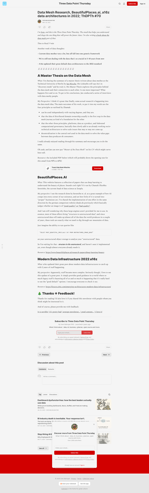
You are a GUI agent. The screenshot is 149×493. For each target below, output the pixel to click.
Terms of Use (84, 457)
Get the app (84, 484)
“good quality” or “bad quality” (76, 206)
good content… (87, 311)
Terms (79, 479)
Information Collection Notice (74, 459)
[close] (94, 424)
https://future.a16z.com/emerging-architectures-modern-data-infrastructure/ (78, 286)
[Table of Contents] (2, 246)
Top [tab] (40, 394)
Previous (45, 355)
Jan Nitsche (71, 83)
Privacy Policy (90, 459)
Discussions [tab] (53, 394)
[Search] (120, 4)
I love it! (98, 311)
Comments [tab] (42, 369)
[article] (74, 406)
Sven (42, 32)
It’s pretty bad (55, 311)
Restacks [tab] (51, 369)
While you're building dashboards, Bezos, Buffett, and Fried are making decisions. (62, 407)
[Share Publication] (124, 4)
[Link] (34, 75)
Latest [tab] (45, 394)
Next (105, 355)
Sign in (142, 4)
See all (41, 448)
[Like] (40, 27)
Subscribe (132, 4)
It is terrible (43, 311)
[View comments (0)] (44, 27)
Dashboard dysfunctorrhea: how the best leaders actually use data (64, 401)
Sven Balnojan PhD (48, 20)
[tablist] (46, 369)
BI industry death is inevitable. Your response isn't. (61, 418)
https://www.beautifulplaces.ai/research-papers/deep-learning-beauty (75, 252)
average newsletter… (71, 311)
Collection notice (88, 479)
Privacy (73, 479)
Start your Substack (69, 484)
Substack (64, 489)
